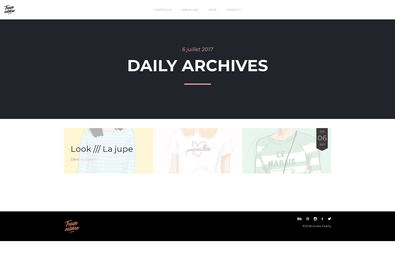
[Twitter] (328, 219)
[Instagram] (315, 219)
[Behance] (299, 219)
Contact (234, 9)
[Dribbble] (308, 219)
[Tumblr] (322, 219)
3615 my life (190, 9)
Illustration (88, 159)
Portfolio (163, 9)
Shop (212, 9)
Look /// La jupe (102, 149)
